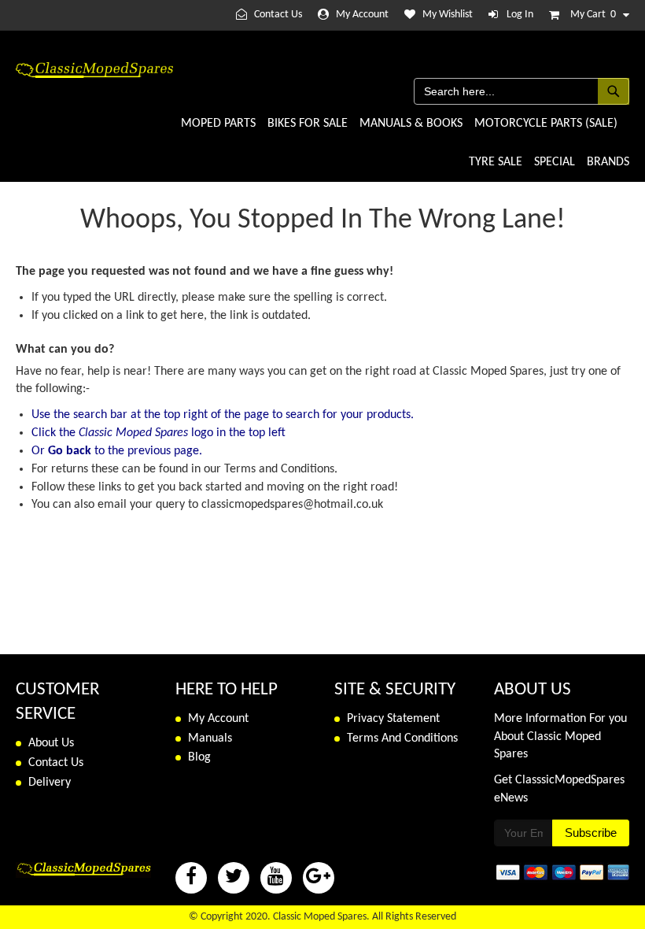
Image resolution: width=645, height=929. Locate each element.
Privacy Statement (393, 718)
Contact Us (278, 14)
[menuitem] (218, 124)
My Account (362, 14)
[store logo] (94, 70)
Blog (199, 757)
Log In (520, 14)
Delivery (49, 782)
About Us (51, 743)
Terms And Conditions (402, 738)
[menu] (401, 143)
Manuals (210, 738)
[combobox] (521, 91)
